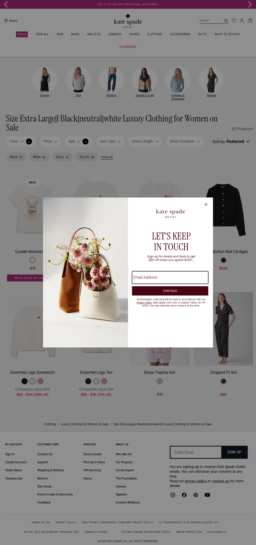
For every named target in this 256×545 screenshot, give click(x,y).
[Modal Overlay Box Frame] (128, 273)
